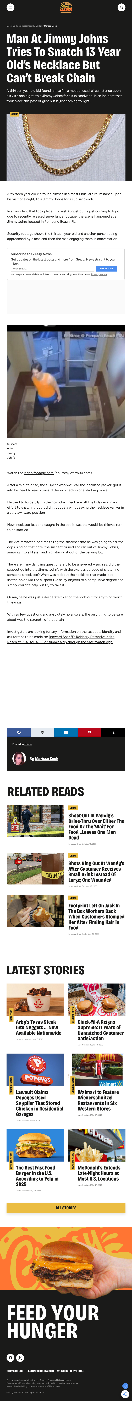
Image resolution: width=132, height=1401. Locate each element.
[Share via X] (113, 732)
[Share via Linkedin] (66, 732)
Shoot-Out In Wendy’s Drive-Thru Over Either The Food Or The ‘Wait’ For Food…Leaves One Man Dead (96, 826)
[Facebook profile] (10, 1358)
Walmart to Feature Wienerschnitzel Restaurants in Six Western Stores (98, 1100)
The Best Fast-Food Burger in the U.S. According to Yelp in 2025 (37, 1176)
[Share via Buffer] (42, 732)
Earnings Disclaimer (40, 1371)
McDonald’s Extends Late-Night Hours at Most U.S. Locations (99, 1173)
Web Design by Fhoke (70, 1371)
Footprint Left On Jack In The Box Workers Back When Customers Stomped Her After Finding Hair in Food (96, 916)
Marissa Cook (50, 26)
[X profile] (20, 1358)
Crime (14, 114)
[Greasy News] (66, 7)
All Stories (66, 1208)
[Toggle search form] (121, 7)
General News (72, 1015)
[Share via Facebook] (19, 732)
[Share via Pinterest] (89, 732)
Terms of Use (15, 1371)
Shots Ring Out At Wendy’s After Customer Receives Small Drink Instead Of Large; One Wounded (96, 871)
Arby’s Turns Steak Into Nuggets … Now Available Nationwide (38, 1027)
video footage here (39, 473)
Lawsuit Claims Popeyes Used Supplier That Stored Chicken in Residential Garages (39, 1103)
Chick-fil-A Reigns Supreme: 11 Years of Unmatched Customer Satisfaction (101, 1030)
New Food (11, 1015)
